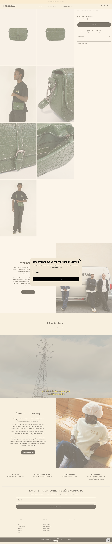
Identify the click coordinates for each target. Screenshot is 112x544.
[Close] (80, 260)
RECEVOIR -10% (56, 279)
